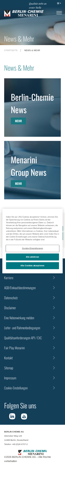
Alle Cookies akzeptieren (32, 265)
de (58, 3)
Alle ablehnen (32, 256)
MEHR (18, 121)
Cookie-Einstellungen (32, 248)
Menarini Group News (28, 165)
